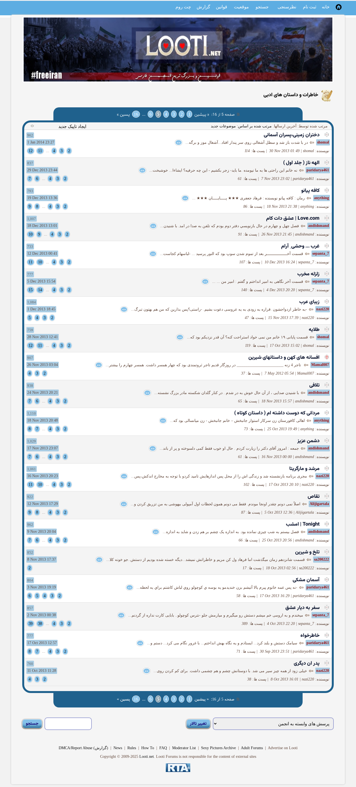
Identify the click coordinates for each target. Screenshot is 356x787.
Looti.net (146, 756)
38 (40, 624)
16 (136, 114)
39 (31, 624)
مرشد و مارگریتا (304, 469)
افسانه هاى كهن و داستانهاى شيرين (284, 358)
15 (31, 290)
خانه (326, 6)
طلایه (314, 330)
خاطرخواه (310, 636)
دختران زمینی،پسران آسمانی (292, 135)
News (117, 748)
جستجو (262, 6)
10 (31, 234)
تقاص (314, 497)
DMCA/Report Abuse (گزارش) (83, 748)
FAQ (163, 748)
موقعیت (241, 6)
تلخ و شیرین (307, 552)
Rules (131, 748)
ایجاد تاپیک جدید (72, 126)
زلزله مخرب (308, 274)
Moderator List (184, 748)
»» (179, 142)
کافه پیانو (310, 191)
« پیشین (201, 114)
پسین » (123, 114)
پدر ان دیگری (307, 663)
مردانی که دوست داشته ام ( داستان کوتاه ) (277, 413)
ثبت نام (309, 6)
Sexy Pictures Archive (218, 748)
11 (40, 151)
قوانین (221, 6)
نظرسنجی (287, 6)
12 (31, 151)
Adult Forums (252, 748)
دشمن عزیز (308, 441)
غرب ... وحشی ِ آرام (300, 246)
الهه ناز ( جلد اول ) (301, 163)
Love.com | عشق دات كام (293, 218)
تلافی (314, 385)
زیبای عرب (309, 302)
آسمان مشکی (306, 580)
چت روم (183, 6)
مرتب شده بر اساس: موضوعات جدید (241, 126)
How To (147, 748)
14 (40, 290)
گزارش (203, 6)
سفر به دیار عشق (302, 608)
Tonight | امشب (303, 524)
